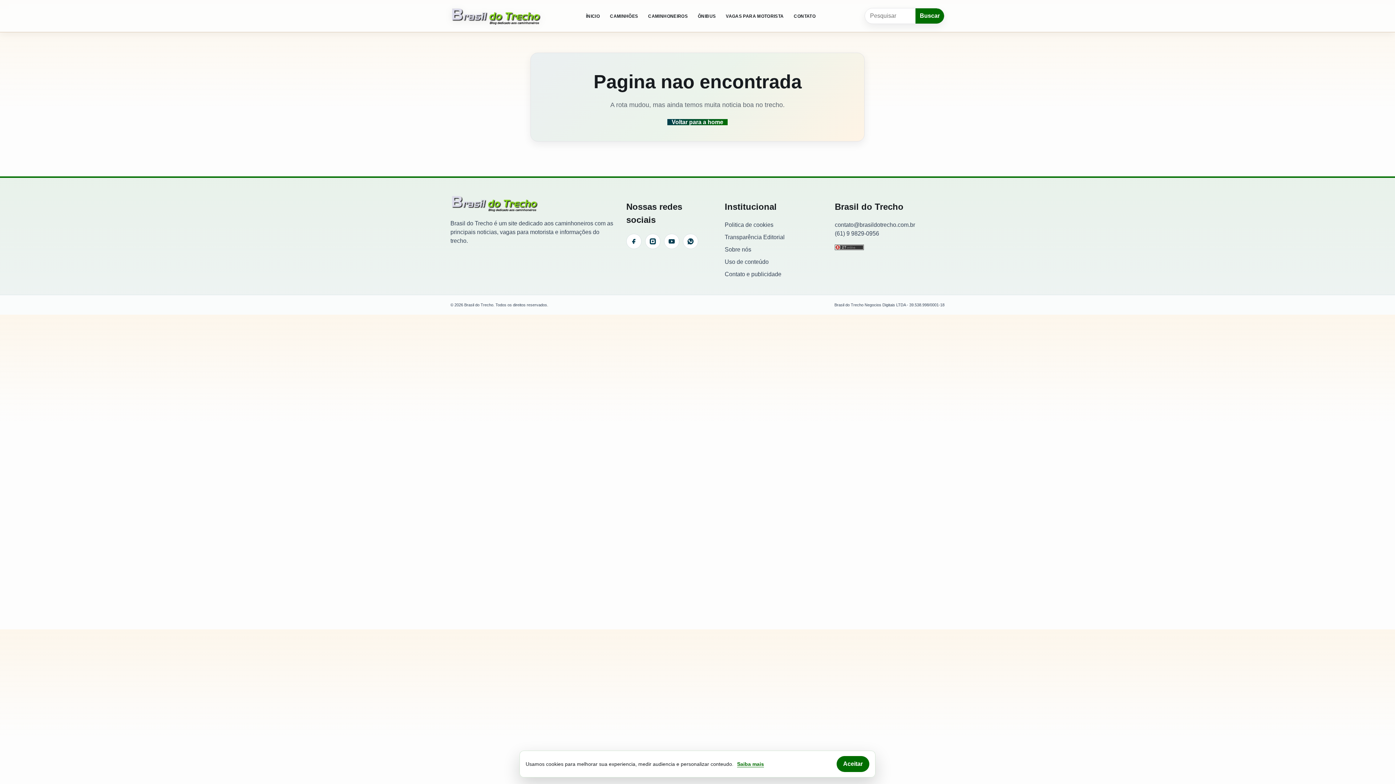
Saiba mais (750, 764)
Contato (805, 16)
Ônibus (707, 16)
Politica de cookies (749, 225)
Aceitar (853, 764)
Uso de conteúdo (747, 262)
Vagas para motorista (755, 16)
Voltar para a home (697, 122)
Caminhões (624, 16)
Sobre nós (738, 249)
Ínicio (593, 16)
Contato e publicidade (753, 274)
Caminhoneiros (668, 16)
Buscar (930, 16)
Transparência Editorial (755, 237)
